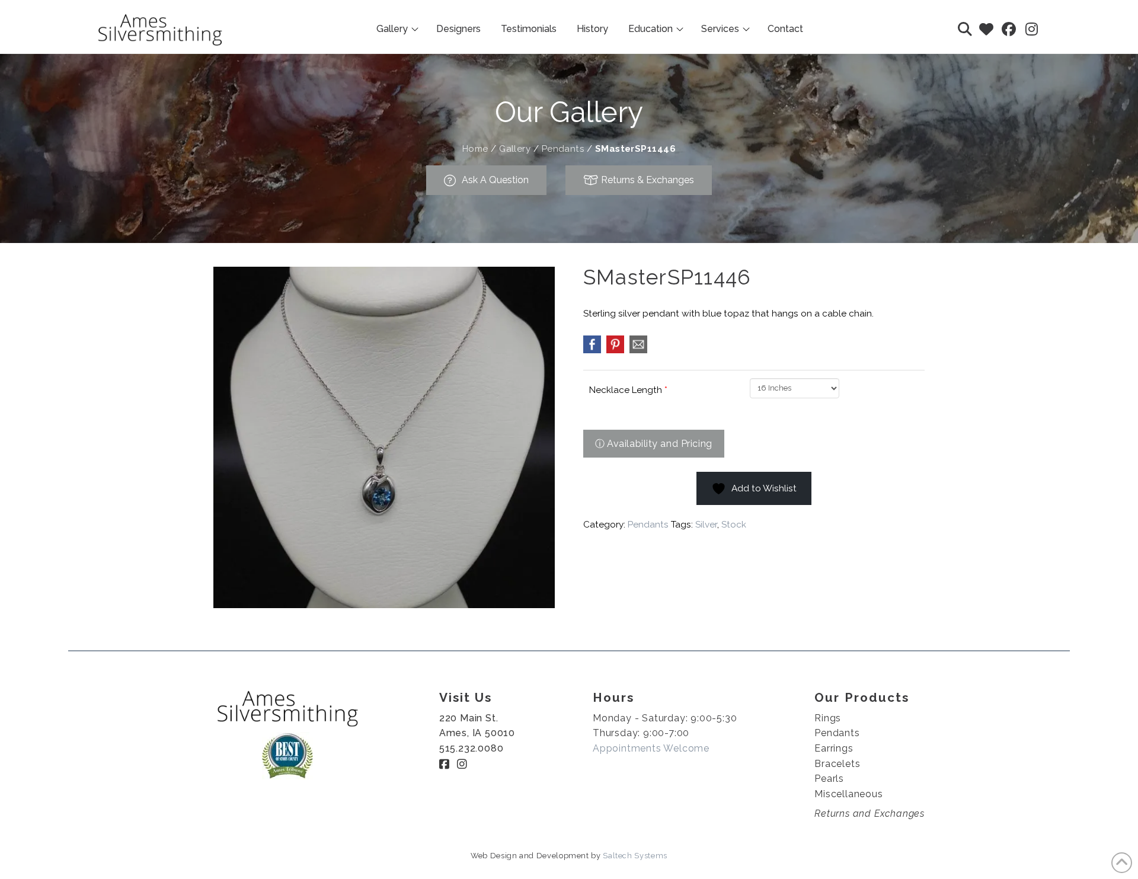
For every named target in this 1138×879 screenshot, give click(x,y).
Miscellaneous (848, 794)
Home (475, 148)
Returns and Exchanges (869, 813)
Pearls (829, 778)
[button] (965, 29)
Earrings (833, 748)
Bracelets (837, 763)
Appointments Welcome (651, 748)
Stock (733, 524)
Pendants (563, 148)
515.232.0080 (471, 748)
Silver (706, 524)
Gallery (514, 148)
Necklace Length (628, 390)
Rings (827, 718)
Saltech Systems (635, 855)
